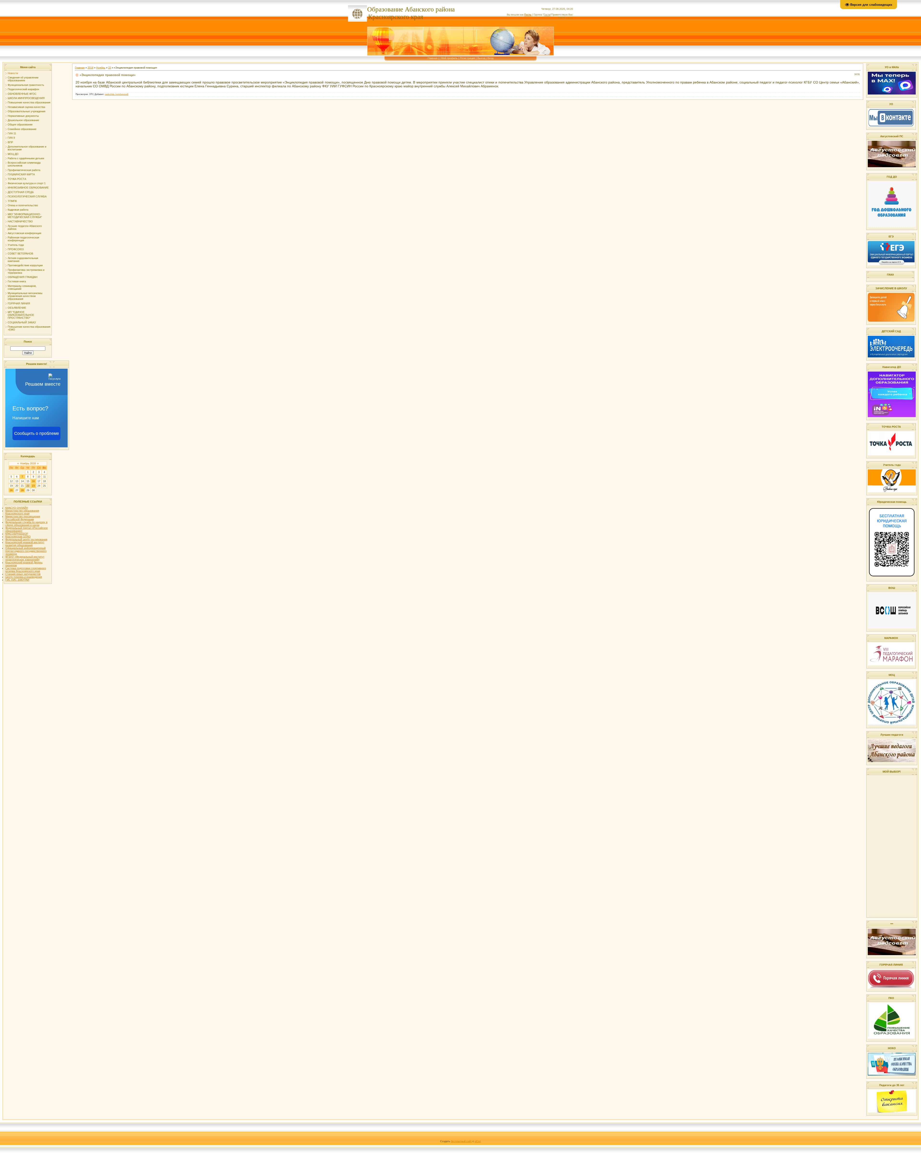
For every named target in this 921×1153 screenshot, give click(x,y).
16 (33, 481)
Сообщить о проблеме (36, 433)
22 (27, 485)
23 (33, 485)
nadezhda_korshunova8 (116, 94)
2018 (90, 67)
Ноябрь (100, 67)
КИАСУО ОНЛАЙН (16, 507)
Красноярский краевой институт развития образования (24, 544)
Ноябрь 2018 (28, 463)
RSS (570, 17)
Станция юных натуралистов (23, 574)
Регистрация (467, 58)
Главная (432, 58)
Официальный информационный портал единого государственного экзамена (26, 551)
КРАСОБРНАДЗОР (16, 533)
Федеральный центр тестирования (26, 539)
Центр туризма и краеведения (23, 576)
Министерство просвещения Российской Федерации (22, 518)
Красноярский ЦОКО (18, 536)
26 (11, 490)
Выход (481, 58)
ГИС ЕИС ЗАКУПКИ (17, 579)
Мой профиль (449, 58)
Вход (490, 58)
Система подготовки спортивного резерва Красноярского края (25, 570)
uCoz (478, 1141)
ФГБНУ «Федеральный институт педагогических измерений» (24, 558)
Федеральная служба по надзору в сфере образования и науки (26, 523)
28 (22, 490)
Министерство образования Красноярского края (22, 512)
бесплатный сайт (461, 1141)
